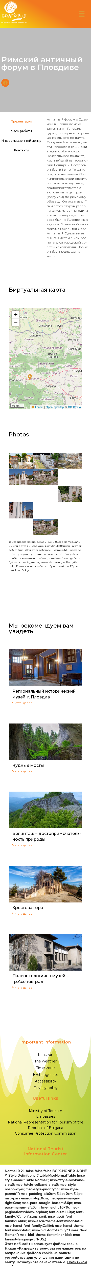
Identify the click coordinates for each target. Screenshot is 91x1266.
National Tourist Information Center (45, 1151)
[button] (81, 14)
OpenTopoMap (55, 407)
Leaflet (38, 407)
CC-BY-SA (74, 407)
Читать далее (22, 703)
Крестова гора (27, 907)
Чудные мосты (28, 765)
